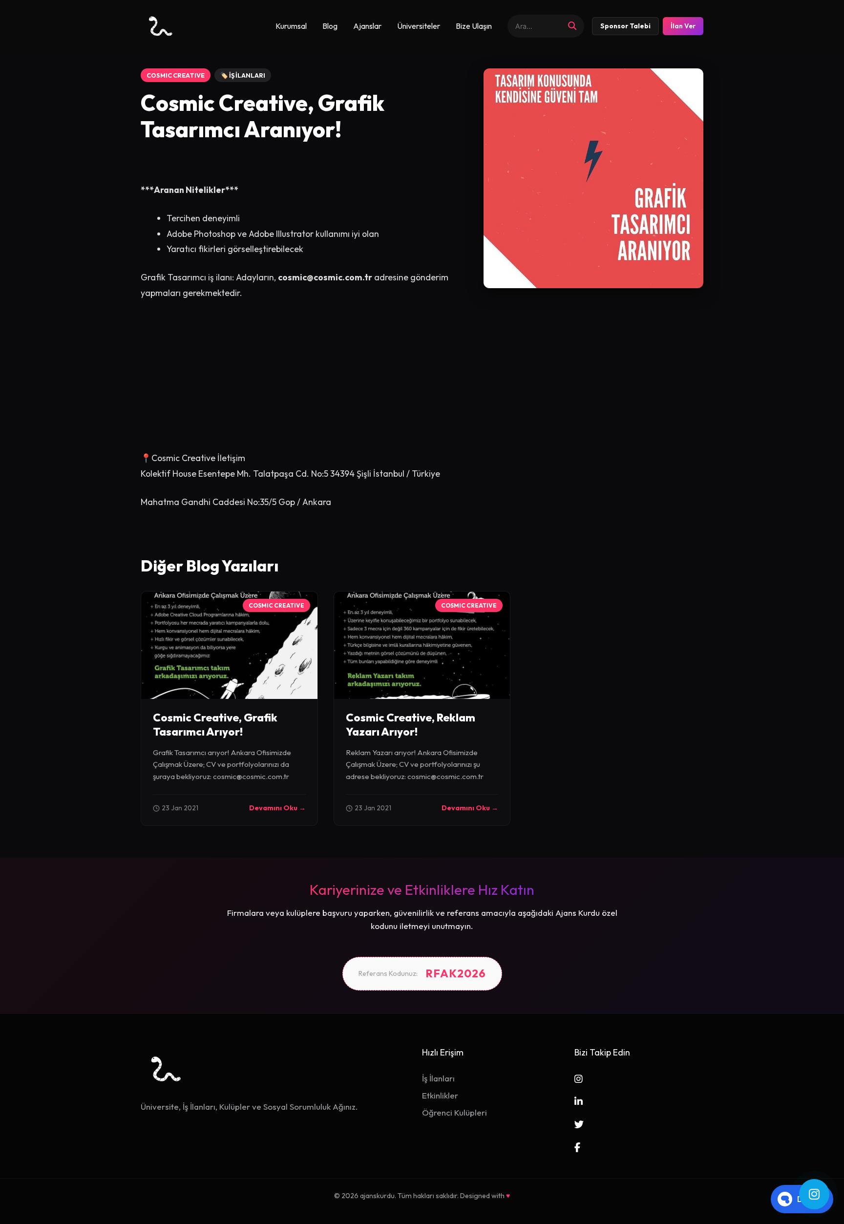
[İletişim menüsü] (814, 1194)
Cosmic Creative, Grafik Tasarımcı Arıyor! (215, 725)
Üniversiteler (418, 26)
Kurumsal (291, 26)
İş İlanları (438, 1078)
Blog (330, 26)
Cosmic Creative (176, 75)
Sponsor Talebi (625, 25)
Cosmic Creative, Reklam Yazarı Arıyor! (410, 725)
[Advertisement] (296, 382)
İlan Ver (683, 25)
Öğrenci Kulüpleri (454, 1112)
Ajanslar (367, 26)
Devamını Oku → (277, 807)
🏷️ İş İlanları (242, 75)
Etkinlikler (440, 1095)
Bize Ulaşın (474, 26)
